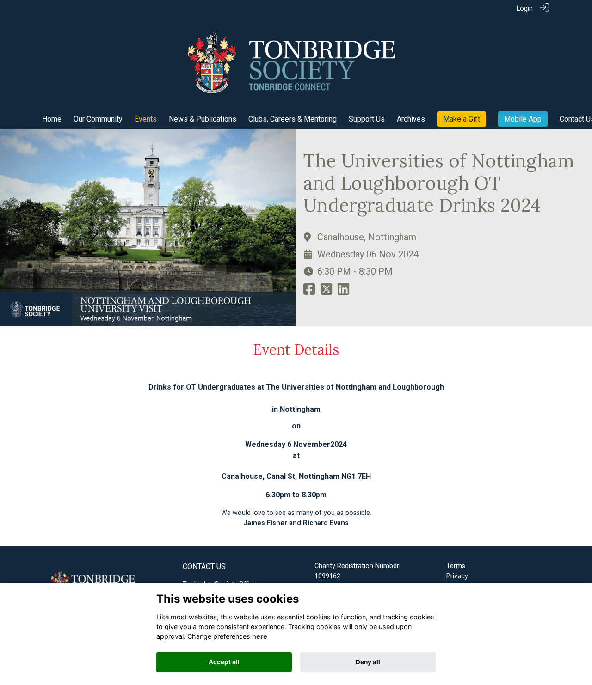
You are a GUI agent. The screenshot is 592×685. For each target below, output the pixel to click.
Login (525, 8)
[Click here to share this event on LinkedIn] (343, 292)
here (259, 636)
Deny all (368, 662)
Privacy (457, 576)
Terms (455, 566)
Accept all (224, 662)
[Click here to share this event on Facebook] (309, 292)
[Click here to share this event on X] (326, 292)
